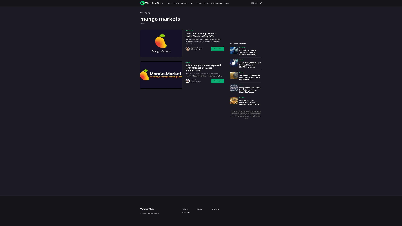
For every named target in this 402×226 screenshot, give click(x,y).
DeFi (187, 30)
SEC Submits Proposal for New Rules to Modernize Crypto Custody (249, 77)
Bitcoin (241, 97)
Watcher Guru (147, 209)
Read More (217, 49)
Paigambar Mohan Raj (197, 48)
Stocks (241, 60)
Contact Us (185, 209)
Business (242, 47)
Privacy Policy (186, 212)
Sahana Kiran (194, 80)
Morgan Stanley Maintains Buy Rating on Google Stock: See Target (250, 90)
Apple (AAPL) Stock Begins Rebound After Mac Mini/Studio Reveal (250, 65)
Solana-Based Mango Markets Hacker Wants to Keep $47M (201, 34)
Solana (190, 30)
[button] (254, 3)
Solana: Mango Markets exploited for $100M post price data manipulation (203, 68)
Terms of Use (215, 209)
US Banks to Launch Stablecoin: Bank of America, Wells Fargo (248, 52)
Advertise (199, 209)
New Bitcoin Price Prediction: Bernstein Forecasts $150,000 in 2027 (250, 102)
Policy (241, 72)
